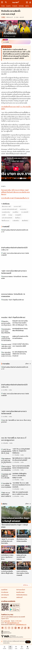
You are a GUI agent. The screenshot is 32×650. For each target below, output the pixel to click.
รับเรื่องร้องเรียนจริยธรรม (21, 595)
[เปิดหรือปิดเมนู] (27, 2)
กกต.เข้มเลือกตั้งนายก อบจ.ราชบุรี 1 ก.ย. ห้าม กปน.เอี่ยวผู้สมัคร (16, 107)
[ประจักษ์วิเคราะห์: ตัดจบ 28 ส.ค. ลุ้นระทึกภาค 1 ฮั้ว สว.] (8, 549)
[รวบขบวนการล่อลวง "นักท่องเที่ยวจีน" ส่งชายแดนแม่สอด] (16, 284)
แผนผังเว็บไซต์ (4, 589)
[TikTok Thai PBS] (22, 628)
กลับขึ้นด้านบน (25, 585)
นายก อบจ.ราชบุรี (17, 206)
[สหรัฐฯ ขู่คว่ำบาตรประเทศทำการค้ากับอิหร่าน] (24, 549)
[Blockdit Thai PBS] (25, 628)
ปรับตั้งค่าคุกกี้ (19, 597)
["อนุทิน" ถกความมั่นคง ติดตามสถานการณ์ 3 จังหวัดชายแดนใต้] (16, 260)
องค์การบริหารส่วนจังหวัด (7, 218)
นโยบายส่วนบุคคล (5, 595)
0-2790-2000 (6, 621)
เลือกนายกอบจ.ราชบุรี (6, 206)
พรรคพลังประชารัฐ (5, 212)
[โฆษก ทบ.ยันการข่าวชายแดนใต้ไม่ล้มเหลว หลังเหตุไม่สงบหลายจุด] (6, 468)
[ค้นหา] (5, 2)
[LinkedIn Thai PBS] (28, 628)
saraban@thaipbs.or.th (21, 624)
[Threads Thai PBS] (12, 628)
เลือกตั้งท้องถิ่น (25, 221)
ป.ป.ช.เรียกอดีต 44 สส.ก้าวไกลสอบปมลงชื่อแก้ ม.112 (15, 198)
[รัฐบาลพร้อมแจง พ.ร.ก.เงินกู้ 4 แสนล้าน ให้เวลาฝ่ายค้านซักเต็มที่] (6, 461)
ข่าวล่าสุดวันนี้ (18, 215)
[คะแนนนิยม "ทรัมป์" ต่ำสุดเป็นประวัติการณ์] (16, 307)
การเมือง (3, 17)
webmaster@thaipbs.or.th (13, 623)
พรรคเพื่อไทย (15, 212)
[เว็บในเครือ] (2, 2)
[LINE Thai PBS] (15, 628)
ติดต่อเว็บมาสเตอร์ (20, 592)
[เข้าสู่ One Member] (30, 2)
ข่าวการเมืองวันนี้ (24, 212)
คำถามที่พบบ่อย (4, 592)
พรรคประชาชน (23, 209)
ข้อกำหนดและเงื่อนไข (20, 589)
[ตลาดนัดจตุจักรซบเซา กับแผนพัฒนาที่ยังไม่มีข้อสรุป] (6, 331)
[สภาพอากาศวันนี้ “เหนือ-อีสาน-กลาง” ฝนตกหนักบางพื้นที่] (6, 346)
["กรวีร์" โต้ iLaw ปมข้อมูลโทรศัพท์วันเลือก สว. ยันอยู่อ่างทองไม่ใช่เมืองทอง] (6, 451)
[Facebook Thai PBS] (2, 628)
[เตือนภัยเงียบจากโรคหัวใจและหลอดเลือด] (24, 533)
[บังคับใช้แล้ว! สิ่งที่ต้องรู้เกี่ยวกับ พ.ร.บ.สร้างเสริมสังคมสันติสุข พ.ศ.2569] (6, 476)
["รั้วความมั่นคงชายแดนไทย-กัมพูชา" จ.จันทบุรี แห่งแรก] (16, 514)
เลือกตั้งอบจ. (17, 218)
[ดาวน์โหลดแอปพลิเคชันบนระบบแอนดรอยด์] (15, 609)
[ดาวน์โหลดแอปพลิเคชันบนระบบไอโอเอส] (15, 605)
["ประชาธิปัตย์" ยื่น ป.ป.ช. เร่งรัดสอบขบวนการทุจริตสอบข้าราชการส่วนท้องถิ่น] (6, 485)
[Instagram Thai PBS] (9, 628)
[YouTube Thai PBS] (19, 628)
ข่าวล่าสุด (10, 215)
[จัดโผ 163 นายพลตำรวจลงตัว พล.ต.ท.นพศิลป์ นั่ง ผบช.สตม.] (6, 495)
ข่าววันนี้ (3, 215)
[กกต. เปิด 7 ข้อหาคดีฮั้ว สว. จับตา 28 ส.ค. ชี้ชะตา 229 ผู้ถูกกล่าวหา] (16, 427)
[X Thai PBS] (6, 628)
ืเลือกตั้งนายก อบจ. (5, 221)
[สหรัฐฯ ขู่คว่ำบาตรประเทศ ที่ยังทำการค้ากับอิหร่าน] (6, 339)
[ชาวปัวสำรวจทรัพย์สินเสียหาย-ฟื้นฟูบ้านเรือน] (8, 565)
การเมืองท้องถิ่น (16, 221)
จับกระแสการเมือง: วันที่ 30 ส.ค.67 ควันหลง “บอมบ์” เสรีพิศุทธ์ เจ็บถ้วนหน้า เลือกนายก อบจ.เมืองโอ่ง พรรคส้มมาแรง (15, 192)
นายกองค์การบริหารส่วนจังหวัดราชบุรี (9, 209)
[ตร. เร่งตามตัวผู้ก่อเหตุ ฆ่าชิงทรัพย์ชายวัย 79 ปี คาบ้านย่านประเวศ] (6, 354)
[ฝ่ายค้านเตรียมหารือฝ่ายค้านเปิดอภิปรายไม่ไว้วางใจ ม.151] (16, 237)
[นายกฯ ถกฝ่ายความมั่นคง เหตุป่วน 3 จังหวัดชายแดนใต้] (24, 565)
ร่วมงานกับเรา (4, 597)
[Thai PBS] (15, 2)
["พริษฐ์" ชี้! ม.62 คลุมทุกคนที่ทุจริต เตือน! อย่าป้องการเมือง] (8, 533)
